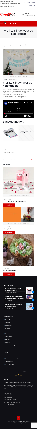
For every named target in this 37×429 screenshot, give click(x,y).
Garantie (7, 342)
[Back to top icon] (18, 418)
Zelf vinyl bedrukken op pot (11, 229)
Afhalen (7, 339)
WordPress (25, 423)
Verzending (8, 325)
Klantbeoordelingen (11, 345)
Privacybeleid (9, 361)
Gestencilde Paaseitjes (9, 270)
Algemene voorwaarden (12, 359)
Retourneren (8, 336)
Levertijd (7, 328)
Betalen (7, 331)
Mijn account (8, 334)
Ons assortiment (9, 364)
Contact (7, 320)
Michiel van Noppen (17, 45)
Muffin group (21, 421)
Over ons (7, 356)
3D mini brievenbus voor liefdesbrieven (14, 201)
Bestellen (7, 322)
